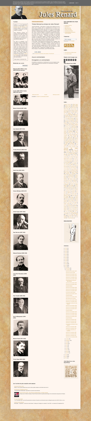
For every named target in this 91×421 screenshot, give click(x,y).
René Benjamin (71, 200)
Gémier (75, 133)
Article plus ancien (56, 94)
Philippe (68, 192)
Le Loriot (70, 157)
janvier (67, 352)
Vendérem (67, 214)
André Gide (66, 108)
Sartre (75, 205)
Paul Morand (68, 190)
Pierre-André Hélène (73, 194)
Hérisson (76, 141)
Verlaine (72, 214)
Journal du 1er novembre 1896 (71, 336)
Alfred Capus (75, 104)
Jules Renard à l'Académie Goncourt (20, 389)
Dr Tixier (75, 122)
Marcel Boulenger (73, 171)
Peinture (73, 191)
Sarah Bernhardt (69, 205)
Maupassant (71, 175)
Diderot (76, 121)
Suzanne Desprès (75, 210)
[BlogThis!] (36, 52)
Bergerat (75, 113)
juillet (67, 343)
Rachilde (71, 197)
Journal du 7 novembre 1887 (71, 322)
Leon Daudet (76, 161)
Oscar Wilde (71, 185)
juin (66, 345)
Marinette (74, 173)
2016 (66, 263)
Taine (66, 211)
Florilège (70, 131)
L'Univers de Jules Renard (19, 402)
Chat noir (73, 117)
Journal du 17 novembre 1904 (71, 301)
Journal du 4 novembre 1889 (71, 332)
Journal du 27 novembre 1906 (71, 277)
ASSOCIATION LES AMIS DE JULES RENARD (70, 33)
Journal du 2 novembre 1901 (71, 335)
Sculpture (65, 206)
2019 (66, 259)
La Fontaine (66, 155)
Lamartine (65, 156)
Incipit (66, 143)
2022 (66, 254)
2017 (66, 262)
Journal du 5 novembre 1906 (71, 328)
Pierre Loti (69, 193)
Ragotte (76, 197)
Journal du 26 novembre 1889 (71, 278)
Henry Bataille (67, 141)
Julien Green (66, 153)
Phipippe (73, 192)
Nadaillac (72, 184)
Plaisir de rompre (67, 195)
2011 (66, 357)
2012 (66, 356)
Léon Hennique (73, 163)
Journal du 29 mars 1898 (70, 272)
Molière (68, 182)
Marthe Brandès (71, 174)
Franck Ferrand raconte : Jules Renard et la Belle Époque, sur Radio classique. (34, 392)
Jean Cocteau (71, 144)
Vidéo (74, 215)
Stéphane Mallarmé (67, 210)
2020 (66, 257)
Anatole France (67, 107)
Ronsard (65, 204)
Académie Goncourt (67, 104)
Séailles (70, 206)
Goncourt (65, 137)
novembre (68, 269)
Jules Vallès (68, 152)
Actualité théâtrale (69, 295)
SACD (73, 204)
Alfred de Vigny (68, 105)
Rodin (75, 202)
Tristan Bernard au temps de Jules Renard (71, 281)
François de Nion (71, 132)
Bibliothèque (70, 114)
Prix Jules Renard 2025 (18, 399)
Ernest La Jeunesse (67, 127)
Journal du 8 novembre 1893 (71, 321)
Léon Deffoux (74, 162)
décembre (68, 268)
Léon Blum (70, 161)
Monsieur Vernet (66, 183)
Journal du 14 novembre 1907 (71, 308)
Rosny (69, 204)
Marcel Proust (66, 172)
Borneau (76, 114)
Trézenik (69, 213)
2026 (66, 248)
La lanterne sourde (73, 155)
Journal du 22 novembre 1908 (71, 289)
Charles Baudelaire (75, 116)
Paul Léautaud (46, 53)
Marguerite (68, 173)
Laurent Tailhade (70, 156)
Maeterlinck (67, 171)
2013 (66, 354)
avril (67, 348)
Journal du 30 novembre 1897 (71, 271)
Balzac (70, 112)
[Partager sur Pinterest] (40, 52)
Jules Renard (75, 150)
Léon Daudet (67, 162)
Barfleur (73, 112)
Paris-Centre (70, 186)
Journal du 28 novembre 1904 (71, 275)
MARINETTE (67, 26)
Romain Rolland (73, 203)
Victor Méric (70, 215)
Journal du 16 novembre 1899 (71, 305)
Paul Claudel (73, 187)
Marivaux (65, 174)
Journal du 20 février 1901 (19, 386)
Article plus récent (35, 94)
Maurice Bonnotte (71, 176)
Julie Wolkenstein (74, 152)
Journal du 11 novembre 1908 (71, 314)
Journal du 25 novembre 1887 (71, 282)
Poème (73, 195)
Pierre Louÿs (74, 193)
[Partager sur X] (37, 52)
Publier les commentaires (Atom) (43, 96)
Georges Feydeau (67, 136)
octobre (67, 338)
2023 (66, 252)
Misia (64, 182)
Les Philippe (71, 164)
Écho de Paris (71, 123)
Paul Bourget (67, 187)
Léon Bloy (65, 161)
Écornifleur (67, 124)
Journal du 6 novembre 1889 (71, 326)
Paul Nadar (73, 190)
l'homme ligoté (72, 153)
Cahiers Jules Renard (74, 115)
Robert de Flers (75, 201)
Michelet (75, 181)
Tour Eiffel (65, 213)
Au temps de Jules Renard (39, 53)
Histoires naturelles (68, 142)
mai (66, 346)
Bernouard (65, 114)
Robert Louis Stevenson (69, 202)
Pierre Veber (66, 194)
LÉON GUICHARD (68, 29)
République (70, 201)
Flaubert (65, 131)
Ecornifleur (76, 123)
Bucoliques (67, 115)
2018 (66, 260)
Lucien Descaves (73, 167)
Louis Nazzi (73, 165)
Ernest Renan (66, 128)
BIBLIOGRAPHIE (68, 28)
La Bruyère (69, 154)
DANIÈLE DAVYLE (68, 25)
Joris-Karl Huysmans (72, 146)
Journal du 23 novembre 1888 (71, 287)
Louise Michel (66, 167)
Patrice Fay (76, 186)
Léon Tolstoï (66, 164)
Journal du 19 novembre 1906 (71, 296)
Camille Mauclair (67, 116)
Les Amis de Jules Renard (70, 292)
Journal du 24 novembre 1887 (71, 284)
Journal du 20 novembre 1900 (71, 293)
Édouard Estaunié (68, 125)
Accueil (45, 94)
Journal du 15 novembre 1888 (71, 307)
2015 (66, 265)
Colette (77, 118)
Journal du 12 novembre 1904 (71, 313)
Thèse (75, 211)
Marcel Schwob (75, 172)
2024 (66, 251)
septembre (68, 340)
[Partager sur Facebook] (39, 52)
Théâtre (70, 211)
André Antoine (74, 107)
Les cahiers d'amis (68, 53)
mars (67, 349)
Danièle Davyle (68, 121)
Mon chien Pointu (74, 182)
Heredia (72, 141)
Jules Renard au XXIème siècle (70, 52)
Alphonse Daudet (75, 106)
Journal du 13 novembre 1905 (71, 311)
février (67, 351)
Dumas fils (65, 123)
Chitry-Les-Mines (70, 118)
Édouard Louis (67, 126)
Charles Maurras (67, 117)
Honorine (76, 142)
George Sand (71, 134)
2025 (66, 249)
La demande (75, 154)
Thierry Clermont (66, 212)
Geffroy (70, 133)
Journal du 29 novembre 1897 (71, 274)
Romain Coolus (66, 203)
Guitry (71, 137)
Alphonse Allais (68, 106)
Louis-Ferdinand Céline (72, 166)
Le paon (74, 157)
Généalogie (65, 134)
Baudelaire (69, 113)
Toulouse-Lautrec (73, 212)
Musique (66, 184)
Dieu (66, 122)
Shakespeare (74, 206)
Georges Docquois (73, 135)
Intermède (72, 143)
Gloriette (74, 136)
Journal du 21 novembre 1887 (71, 290)
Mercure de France (68, 181)
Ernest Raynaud (74, 127)
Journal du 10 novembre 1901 (71, 316)
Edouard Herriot (75, 125)
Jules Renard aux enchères (71, 298)
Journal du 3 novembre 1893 (71, 333)
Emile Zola (74, 126)
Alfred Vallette (75, 105)
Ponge (72, 196)
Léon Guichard (66, 163)
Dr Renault (70, 122)
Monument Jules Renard (74, 183)
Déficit (73, 121)
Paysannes (69, 191)
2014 (66, 266)
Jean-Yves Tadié (71, 145)
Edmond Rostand (74, 124)
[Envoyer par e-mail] (35, 52)
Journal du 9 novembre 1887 (71, 319)
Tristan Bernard (51, 53)
